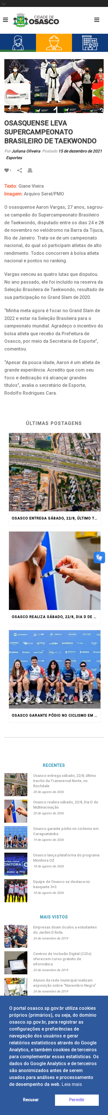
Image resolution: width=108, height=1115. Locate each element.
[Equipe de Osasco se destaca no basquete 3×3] (15, 890)
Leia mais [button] (72, 1084)
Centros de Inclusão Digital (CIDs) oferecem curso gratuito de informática (62, 959)
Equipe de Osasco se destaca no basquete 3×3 (61, 884)
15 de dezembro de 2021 (80, 151)
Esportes (14, 157)
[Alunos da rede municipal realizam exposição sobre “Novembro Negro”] (15, 989)
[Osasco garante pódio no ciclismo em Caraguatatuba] (55, 669)
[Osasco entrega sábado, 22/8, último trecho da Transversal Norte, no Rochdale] (55, 472)
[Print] (33, 170)
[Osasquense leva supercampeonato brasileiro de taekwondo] (54, 86)
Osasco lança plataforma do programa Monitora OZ (66, 857)
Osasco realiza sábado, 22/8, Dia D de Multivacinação (56, 617)
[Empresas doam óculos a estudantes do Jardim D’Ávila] (15, 936)
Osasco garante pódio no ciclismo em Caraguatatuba (56, 715)
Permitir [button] (77, 1099)
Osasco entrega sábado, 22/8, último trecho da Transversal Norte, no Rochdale (56, 518)
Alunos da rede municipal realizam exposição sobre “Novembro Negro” (64, 983)
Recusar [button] (31, 1099)
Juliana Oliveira (26, 151)
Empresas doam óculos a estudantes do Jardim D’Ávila (65, 930)
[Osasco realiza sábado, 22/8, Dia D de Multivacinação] (55, 571)
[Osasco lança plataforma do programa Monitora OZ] (15, 864)
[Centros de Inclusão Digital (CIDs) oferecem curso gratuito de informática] (15, 962)
